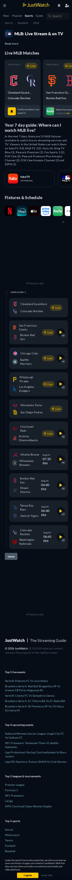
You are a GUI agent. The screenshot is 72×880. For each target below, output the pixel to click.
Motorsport (12, 835)
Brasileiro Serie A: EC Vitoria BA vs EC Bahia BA (35, 701)
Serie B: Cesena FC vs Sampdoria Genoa (29, 695)
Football (10, 845)
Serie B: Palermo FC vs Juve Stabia (26, 680)
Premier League (14, 784)
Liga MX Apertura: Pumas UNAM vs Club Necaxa (35, 761)
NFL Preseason (14, 795)
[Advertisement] (35, 256)
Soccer (9, 829)
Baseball (23, 22)
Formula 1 (11, 790)
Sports (9, 22)
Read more (11, 43)
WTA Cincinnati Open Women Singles (28, 806)
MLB (36, 22)
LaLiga (9, 801)
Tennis (9, 840)
